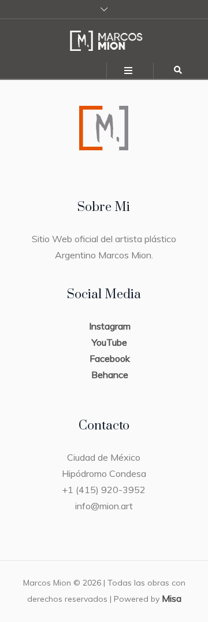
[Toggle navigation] (128, 71)
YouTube (109, 342)
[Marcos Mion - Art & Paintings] (104, 41)
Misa (171, 598)
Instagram (110, 326)
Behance (109, 374)
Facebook (110, 358)
